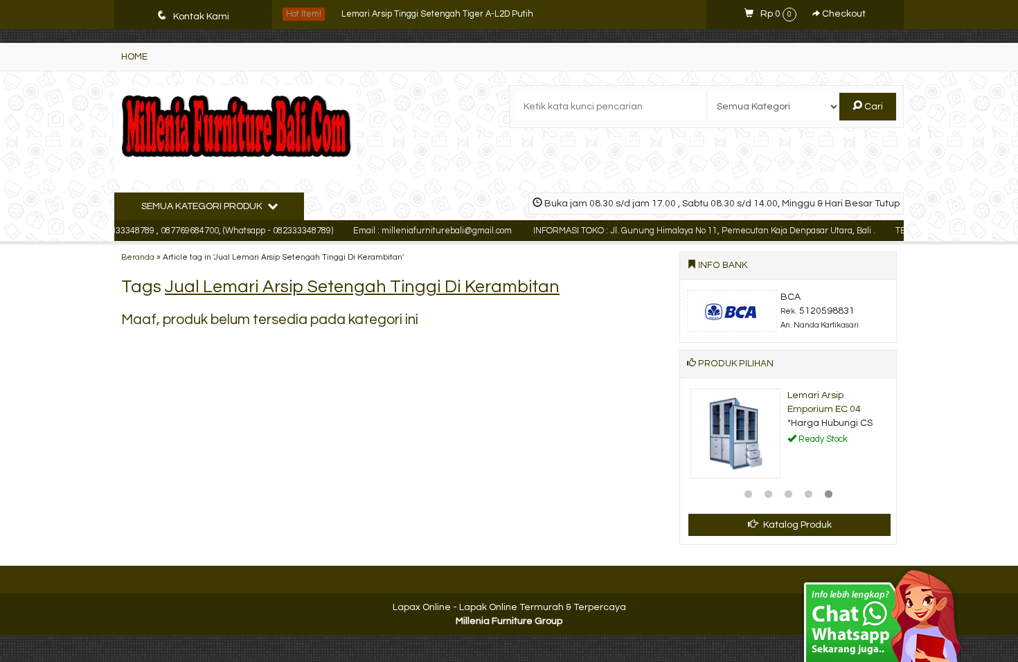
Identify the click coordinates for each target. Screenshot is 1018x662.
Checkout (843, 14)
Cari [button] (872, 106)
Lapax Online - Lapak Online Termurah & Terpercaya (509, 607)
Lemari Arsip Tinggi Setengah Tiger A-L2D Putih (437, 14)
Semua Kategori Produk (203, 206)
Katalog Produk (796, 525)
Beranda (137, 257)
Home (134, 57)
